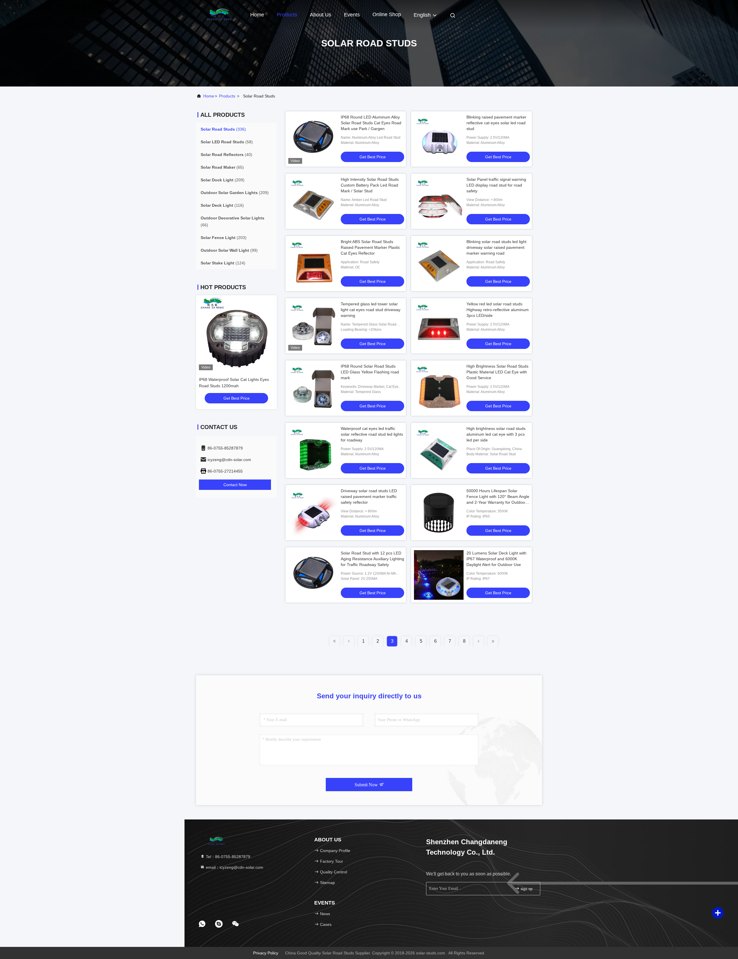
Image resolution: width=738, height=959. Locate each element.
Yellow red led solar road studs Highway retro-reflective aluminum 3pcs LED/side (497, 310)
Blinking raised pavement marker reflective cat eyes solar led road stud (496, 123)
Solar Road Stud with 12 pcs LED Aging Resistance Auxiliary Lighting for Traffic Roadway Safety (372, 559)
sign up (525, 889)
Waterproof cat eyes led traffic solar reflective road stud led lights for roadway (372, 434)
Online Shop (386, 14)
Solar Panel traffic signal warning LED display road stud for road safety (496, 185)
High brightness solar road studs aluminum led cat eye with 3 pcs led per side (496, 434)
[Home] (219, 14)
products (227, 96)
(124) (223, 263)
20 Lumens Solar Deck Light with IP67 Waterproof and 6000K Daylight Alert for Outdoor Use (496, 559)
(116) (222, 205)
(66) (232, 221)
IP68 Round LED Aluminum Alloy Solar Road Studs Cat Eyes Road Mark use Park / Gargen (371, 123)
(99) (229, 250)
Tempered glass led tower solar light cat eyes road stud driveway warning (370, 310)
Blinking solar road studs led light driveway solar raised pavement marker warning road (496, 247)
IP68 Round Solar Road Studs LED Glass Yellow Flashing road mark (370, 372)
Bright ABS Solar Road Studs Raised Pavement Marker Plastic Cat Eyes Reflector (370, 247)
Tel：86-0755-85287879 (227, 856)
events (352, 15)
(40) (226, 154)
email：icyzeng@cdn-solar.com (234, 867)
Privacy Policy (265, 953)
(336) (223, 129)
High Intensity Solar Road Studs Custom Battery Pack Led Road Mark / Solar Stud (370, 185)
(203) (223, 237)
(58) (227, 142)
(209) (222, 180)
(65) (222, 167)
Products (287, 15)
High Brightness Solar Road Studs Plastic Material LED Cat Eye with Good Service (497, 372)
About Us (320, 15)
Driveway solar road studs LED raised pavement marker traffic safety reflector (369, 496)
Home (257, 15)
